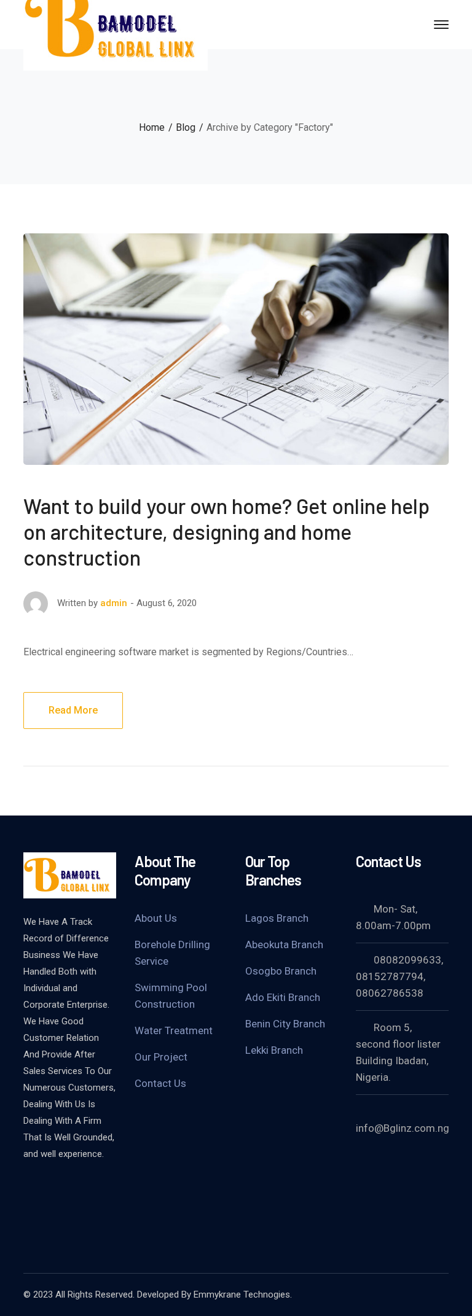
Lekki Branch (274, 1050)
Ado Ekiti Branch (282, 997)
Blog (185, 127)
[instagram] (29, 1205)
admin (113, 603)
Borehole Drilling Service (172, 952)
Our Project (161, 1057)
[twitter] (29, 1187)
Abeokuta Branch (284, 944)
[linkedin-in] (91, 1187)
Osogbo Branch (281, 971)
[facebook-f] (60, 1187)
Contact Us (160, 1083)
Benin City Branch (285, 1024)
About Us (156, 918)
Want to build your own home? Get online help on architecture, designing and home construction (226, 531)
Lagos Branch (277, 918)
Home (152, 127)
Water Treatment (174, 1030)
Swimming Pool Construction (171, 995)
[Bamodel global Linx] (115, 23)
